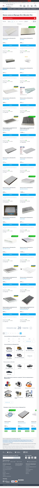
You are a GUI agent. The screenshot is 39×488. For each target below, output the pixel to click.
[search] (21, 6)
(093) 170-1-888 (19, 461)
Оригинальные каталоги (7, 469)
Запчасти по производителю (7, 468)
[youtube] (32, 458)
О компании (28, 465)
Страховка (27, 2)
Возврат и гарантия (11, 2)
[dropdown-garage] (24, 6)
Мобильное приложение (7, 476)
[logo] (4, 5)
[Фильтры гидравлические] (30, 393)
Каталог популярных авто (7, 466)
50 (16, 21)
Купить (10, 45)
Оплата (4, 2)
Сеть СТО (4, 3)
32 (14, 21)
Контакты (19, 2)
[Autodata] (21, 479)
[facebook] (26, 458)
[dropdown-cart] (32, 6)
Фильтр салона (10, 12)
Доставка (7, 2)
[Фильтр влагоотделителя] (19, 393)
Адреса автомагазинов (32, 461)
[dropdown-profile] (28, 6)
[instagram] (29, 458)
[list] (35, 21)
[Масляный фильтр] (9, 384)
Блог (14, 3)
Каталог (4, 465)
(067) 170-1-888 (6, 461)
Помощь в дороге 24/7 (10, 3)
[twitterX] (35, 458)
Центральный (8, 6)
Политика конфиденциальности (31, 466)
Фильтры (5, 12)
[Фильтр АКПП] (9, 393)
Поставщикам (28, 470)
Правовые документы (29, 469)
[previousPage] (4, 333)
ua (35, 2)
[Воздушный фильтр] (30, 384)
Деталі (29, 0)
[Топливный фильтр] (19, 384)
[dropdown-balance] (35, 6)
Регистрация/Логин (18, 465)
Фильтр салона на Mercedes (17, 12)
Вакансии (27, 473)
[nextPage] (21, 333)
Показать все (28, 341)
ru (34, 2)
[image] (11, 31)
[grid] (34, 21)
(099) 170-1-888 (12, 461)
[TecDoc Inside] (6, 482)
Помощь (16, 2)
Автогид (27, 472)
